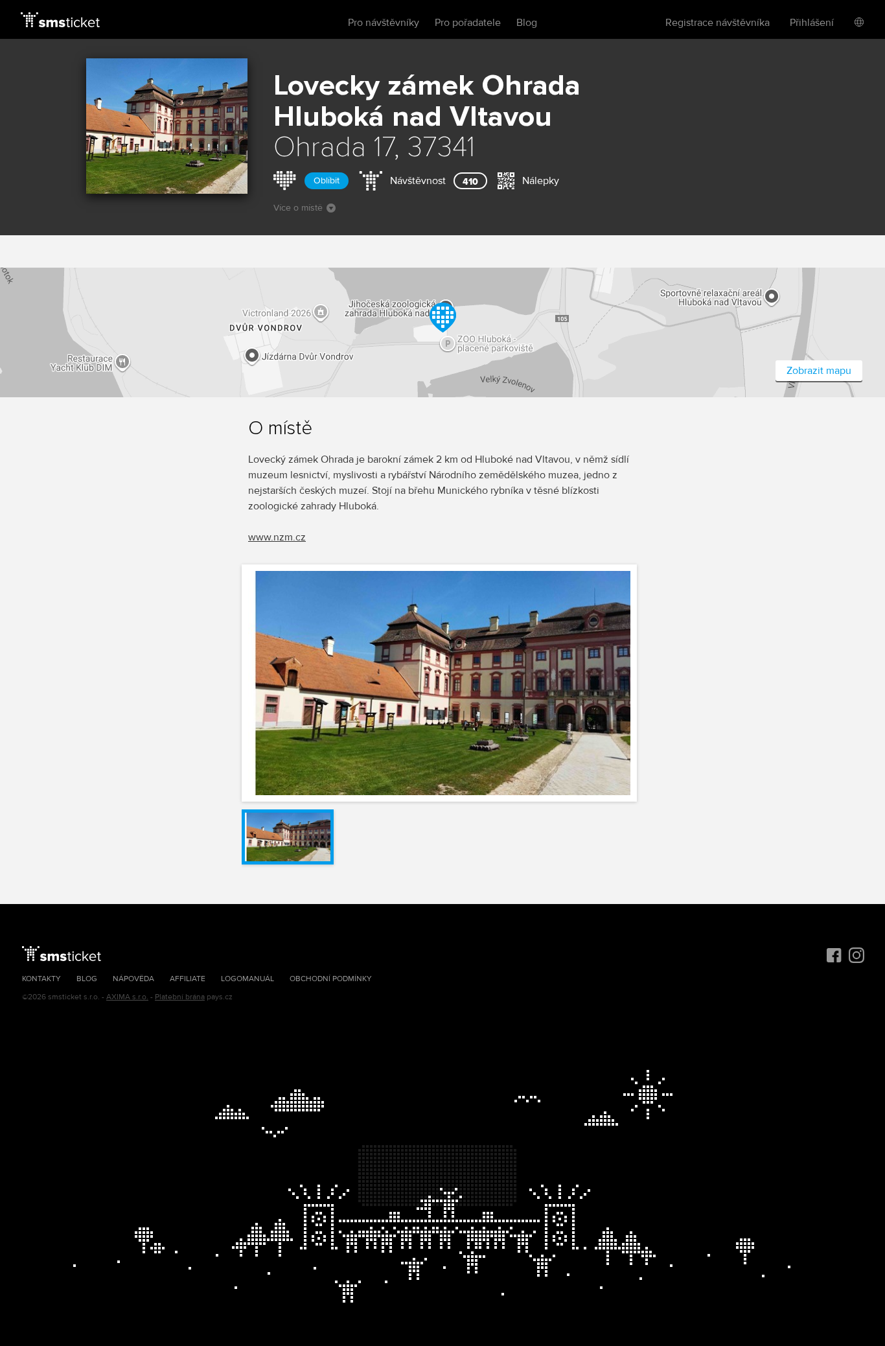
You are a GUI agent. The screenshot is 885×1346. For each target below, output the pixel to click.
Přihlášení (812, 22)
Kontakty (41, 979)
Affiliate (187, 979)
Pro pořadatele (468, 22)
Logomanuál (247, 979)
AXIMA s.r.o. (127, 997)
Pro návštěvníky (383, 22)
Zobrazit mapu (819, 370)
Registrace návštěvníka (717, 22)
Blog (526, 22)
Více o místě (298, 207)
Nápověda (133, 979)
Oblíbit (326, 180)
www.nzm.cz (277, 537)
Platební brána (180, 997)
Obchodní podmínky (331, 979)
